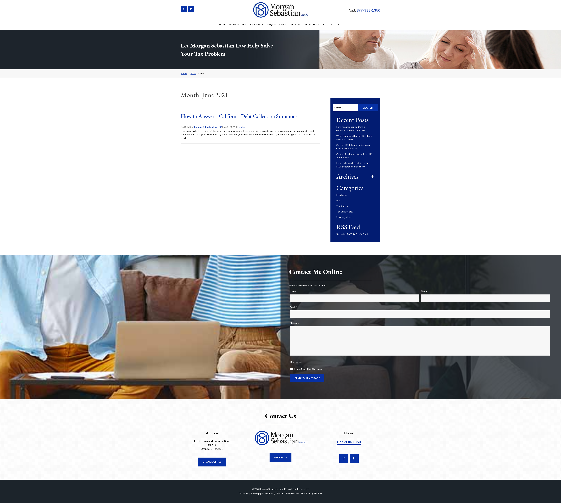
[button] (558, 482)
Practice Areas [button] (251, 24)
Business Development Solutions (293, 493)
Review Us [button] (280, 457)
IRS (338, 200)
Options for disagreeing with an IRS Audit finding (354, 156)
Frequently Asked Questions (283, 24)
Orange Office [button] (212, 462)
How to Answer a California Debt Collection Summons (239, 116)
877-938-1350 (368, 10)
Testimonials (311, 24)
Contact (336, 24)
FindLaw (318, 493)
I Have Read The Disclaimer (309, 369)
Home (222, 24)
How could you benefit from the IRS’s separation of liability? (352, 165)
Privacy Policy (268, 493)
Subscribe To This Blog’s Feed (352, 234)
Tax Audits (342, 206)
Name (293, 291)
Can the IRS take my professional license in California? (353, 147)
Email (293, 307)
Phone (424, 291)
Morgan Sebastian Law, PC (208, 127)
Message (294, 323)
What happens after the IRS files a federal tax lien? (354, 137)
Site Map (255, 493)
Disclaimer (296, 362)
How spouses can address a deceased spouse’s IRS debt (351, 128)
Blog (325, 24)
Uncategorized (343, 217)
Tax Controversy (344, 211)
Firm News (243, 127)
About (232, 24)
